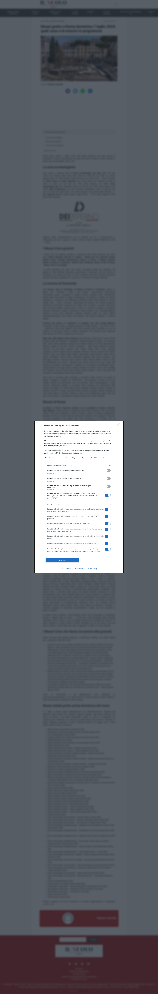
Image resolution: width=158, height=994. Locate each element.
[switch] (108, 470)
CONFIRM (62, 560)
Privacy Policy (92, 568)
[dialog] (79, 497)
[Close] (119, 425)
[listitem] (79, 465)
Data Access (79, 568)
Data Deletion (66, 568)
